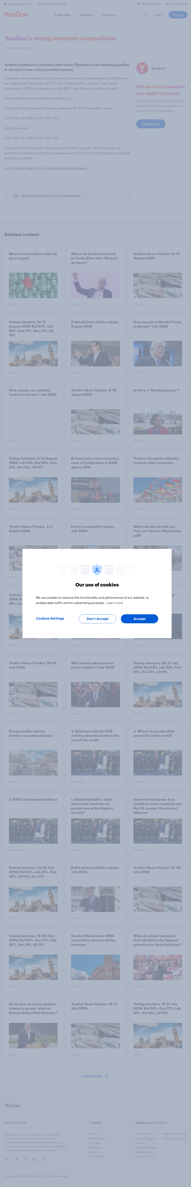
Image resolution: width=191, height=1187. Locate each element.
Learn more (115, 602)
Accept (140, 618)
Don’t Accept (98, 618)
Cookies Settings (50, 618)
